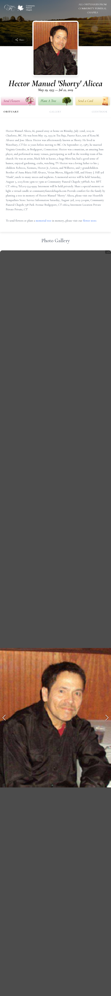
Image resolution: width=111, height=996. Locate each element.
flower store (89, 220)
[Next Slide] (107, 717)
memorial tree (43, 220)
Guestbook (100, 111)
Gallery (55, 111)
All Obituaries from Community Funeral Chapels (92, 8)
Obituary (11, 111)
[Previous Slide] (4, 717)
